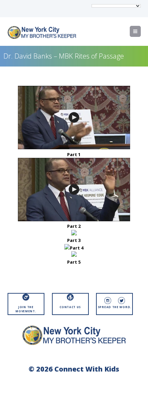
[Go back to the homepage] (42, 32)
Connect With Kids (86, 369)
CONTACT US (70, 307)
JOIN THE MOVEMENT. (25, 309)
